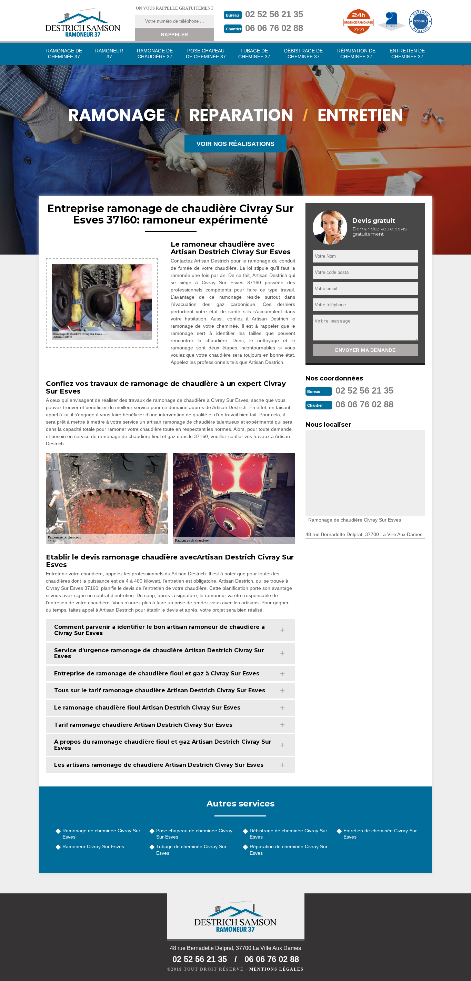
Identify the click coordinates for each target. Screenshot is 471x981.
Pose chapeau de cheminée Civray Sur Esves (194, 834)
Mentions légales (276, 969)
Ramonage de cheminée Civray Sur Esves (101, 834)
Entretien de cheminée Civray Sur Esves (380, 834)
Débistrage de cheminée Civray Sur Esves (288, 834)
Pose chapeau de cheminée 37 (206, 53)
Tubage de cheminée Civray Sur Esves (191, 849)
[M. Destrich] (83, 21)
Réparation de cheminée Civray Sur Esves (289, 849)
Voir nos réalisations (235, 143)
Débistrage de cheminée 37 (303, 53)
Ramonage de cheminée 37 (64, 53)
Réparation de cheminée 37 (356, 53)
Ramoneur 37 (109, 53)
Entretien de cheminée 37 (407, 53)
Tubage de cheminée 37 (254, 53)
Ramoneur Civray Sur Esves (93, 846)
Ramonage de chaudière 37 (155, 53)
